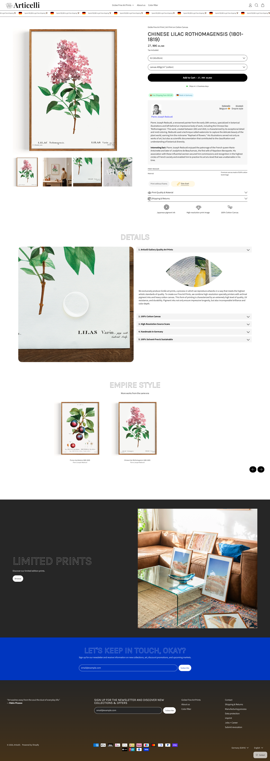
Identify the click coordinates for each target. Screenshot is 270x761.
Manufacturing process (236, 709)
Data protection (232, 713)
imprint (228, 718)
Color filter (153, 5)
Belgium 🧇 (224, 108)
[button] (27, 171)
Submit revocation (233, 727)
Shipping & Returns (234, 704)
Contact (228, 699)
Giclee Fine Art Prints (191, 699)
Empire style (237, 108)
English (257, 747)
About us (141, 5)
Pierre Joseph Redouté (162, 116)
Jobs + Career (231, 722)
